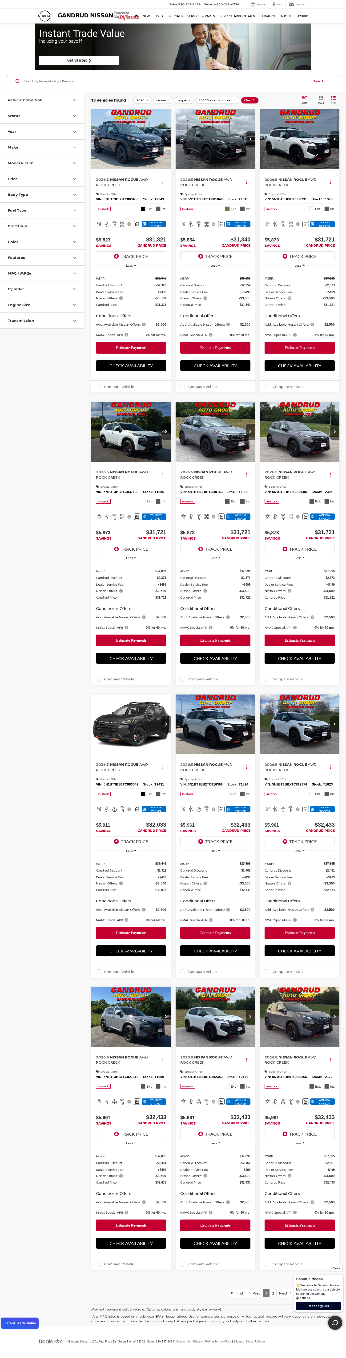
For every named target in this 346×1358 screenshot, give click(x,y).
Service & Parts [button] (201, 16)
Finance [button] (269, 16)
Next (284, 1293)
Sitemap (238, 1341)
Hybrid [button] (302, 16)
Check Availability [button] (131, 365)
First (238, 1293)
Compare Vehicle (119, 386)
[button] (166, 139)
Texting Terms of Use (218, 1341)
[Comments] (137, 224)
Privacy (198, 1341)
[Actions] (162, 182)
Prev (255, 1293)
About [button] (286, 16)
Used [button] (158, 16)
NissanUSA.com (256, 1341)
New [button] (146, 16)
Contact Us (183, 1341)
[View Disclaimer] (129, 224)
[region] (131, 306)
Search (319, 81)
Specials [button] (175, 16)
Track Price (134, 256)
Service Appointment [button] (238, 16)
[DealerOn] (51, 1341)
